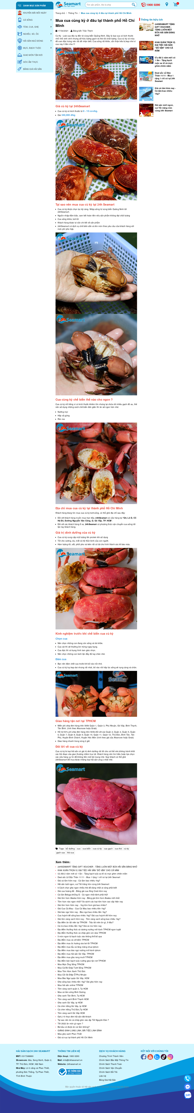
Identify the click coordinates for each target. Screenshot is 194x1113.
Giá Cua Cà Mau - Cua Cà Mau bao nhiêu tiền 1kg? (82, 908)
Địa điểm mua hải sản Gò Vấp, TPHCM (76, 953)
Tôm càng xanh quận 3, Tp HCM (73, 988)
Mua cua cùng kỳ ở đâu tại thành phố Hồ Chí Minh (95, 23)
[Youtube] (150, 1056)
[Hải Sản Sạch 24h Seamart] (68, 4)
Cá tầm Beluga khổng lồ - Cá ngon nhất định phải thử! (83, 894)
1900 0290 (153, 4)
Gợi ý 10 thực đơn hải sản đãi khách (74, 1016)
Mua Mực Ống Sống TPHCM (71, 964)
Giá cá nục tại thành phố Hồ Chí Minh (75, 1037)
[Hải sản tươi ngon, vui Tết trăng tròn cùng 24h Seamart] (146, 110)
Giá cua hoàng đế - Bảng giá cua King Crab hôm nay (82, 891)
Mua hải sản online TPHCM (70, 985)
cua (78, 848)
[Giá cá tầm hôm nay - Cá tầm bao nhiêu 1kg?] (146, 94)
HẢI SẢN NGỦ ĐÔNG (33, 40)
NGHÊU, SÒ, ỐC (31, 33)
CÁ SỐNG (28, 19)
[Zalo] (157, 1056)
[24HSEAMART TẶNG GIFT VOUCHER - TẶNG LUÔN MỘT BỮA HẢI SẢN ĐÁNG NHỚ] (146, 27)
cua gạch (108, 848)
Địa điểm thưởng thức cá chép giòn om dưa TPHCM (82, 932)
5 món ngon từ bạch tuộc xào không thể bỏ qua (80, 936)
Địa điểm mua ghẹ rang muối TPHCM (75, 957)
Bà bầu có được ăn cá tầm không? (74, 1026)
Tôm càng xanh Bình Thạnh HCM (73, 999)
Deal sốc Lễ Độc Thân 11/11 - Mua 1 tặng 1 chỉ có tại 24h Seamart (89, 877)
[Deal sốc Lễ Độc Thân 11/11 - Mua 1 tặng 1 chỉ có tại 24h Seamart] (146, 76)
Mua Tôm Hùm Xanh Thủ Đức (71, 971)
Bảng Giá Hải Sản (107, 1079)
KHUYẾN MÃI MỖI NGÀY (34, 12)
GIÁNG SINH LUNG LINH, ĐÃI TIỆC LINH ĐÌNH (80, 1030)
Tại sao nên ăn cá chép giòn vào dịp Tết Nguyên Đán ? (83, 1020)
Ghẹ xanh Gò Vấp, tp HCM (70, 1002)
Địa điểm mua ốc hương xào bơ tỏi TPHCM (78, 943)
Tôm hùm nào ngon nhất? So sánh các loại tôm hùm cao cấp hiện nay (90, 901)
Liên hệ (102, 1075)
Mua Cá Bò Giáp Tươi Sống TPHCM (74, 967)
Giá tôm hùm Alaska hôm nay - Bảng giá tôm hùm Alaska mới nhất (89, 898)
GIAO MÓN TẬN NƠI (32, 55)
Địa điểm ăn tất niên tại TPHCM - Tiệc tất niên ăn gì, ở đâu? (86, 922)
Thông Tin (73, 13)
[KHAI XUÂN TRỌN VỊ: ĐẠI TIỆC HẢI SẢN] (146, 45)
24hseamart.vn (74, 1064)
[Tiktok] (163, 1056)
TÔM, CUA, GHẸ (31, 26)
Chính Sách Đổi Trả (108, 1072)
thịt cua (70, 852)
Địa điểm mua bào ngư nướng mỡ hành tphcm (79, 950)
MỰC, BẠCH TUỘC (32, 47)
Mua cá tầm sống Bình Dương (72, 992)
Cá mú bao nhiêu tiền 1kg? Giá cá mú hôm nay (80, 925)
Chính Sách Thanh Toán (110, 1064)
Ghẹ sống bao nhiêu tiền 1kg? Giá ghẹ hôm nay (80, 981)
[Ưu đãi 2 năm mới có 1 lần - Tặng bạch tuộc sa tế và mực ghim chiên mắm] (146, 60)
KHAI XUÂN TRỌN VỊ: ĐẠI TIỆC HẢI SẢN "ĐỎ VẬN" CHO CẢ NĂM (88, 870)
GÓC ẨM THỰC (30, 61)
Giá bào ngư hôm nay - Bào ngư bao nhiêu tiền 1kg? (82, 912)
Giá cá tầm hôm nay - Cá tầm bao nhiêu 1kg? (79, 880)
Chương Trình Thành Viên (111, 1056)
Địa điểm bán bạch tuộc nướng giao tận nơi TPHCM (82, 960)
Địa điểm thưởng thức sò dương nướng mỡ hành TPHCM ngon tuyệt (89, 929)
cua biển (87, 848)
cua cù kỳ (97, 848)
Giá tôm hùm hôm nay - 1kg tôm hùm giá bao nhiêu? (82, 905)
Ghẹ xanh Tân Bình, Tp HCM (71, 995)
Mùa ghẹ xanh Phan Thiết (70, 1033)
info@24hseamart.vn (73, 1060)
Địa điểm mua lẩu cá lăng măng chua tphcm (78, 946)
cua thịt (118, 848)
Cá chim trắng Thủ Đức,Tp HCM (73, 1009)
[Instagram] (170, 1056)
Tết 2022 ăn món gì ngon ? (70, 1023)
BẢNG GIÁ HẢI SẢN (32, 69)
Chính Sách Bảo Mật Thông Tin (114, 1060)
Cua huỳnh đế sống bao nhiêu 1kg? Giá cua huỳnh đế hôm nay (87, 915)
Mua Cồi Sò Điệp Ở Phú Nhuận (72, 974)
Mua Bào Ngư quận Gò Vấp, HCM (73, 978)
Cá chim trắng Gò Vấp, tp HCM (72, 1006)
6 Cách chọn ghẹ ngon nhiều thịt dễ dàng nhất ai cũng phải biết (87, 887)
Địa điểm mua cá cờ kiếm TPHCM (73, 939)
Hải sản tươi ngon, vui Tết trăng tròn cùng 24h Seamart (83, 884)
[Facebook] (143, 1056)
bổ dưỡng (70, 848)
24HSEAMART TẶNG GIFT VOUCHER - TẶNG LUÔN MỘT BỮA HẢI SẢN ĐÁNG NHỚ (97, 866)
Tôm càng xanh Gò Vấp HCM (71, 1013)
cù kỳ (126, 848)
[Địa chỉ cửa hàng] (167, 5)
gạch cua (60, 852)
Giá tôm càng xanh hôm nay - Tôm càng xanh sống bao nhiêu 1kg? (89, 919)
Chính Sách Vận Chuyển (110, 1068)
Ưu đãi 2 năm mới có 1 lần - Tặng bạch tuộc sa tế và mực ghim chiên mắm (92, 873)
